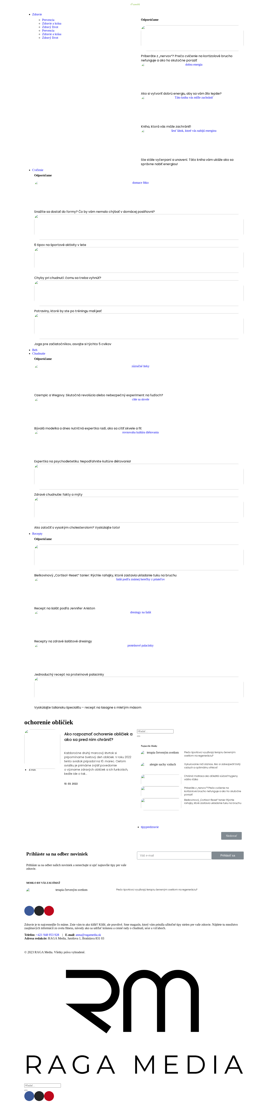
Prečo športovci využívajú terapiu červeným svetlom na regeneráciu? (210, 754)
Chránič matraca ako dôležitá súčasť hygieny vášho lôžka (211, 777)
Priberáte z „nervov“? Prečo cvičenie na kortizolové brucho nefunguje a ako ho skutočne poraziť (186, 58)
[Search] (138, 736)
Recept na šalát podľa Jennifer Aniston (64, 608)
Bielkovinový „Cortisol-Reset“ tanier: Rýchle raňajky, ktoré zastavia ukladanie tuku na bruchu (105, 575)
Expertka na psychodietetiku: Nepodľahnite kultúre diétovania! (82, 461)
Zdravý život (50, 27)
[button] (50, 770)
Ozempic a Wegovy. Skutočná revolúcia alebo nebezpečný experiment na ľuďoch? (98, 395)
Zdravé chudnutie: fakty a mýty (58, 494)
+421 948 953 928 (47, 934)
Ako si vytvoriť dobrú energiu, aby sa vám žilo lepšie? (181, 93)
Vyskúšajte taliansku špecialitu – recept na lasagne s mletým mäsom (87, 707)
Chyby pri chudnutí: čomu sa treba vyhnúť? (67, 278)
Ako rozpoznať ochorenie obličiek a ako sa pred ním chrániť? (98, 736)
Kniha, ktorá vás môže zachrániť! (166, 126)
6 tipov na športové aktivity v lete (60, 245)
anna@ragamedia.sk (88, 934)
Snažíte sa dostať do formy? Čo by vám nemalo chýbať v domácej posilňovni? (94, 211)
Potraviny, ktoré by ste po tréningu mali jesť (68, 311)
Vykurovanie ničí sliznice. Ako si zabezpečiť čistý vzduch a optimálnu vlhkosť (212, 765)
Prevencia (48, 20)
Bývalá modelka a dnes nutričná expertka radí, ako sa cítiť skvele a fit (88, 428)
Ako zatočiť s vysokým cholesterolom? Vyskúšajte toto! (77, 527)
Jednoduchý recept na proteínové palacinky (69, 674)
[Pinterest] (49, 911)
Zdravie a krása (51, 23)
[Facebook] (29, 911)
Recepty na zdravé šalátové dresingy (63, 641)
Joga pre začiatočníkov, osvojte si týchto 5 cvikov (72, 344)
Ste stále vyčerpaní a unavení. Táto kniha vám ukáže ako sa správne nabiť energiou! (187, 161)
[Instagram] (39, 911)
